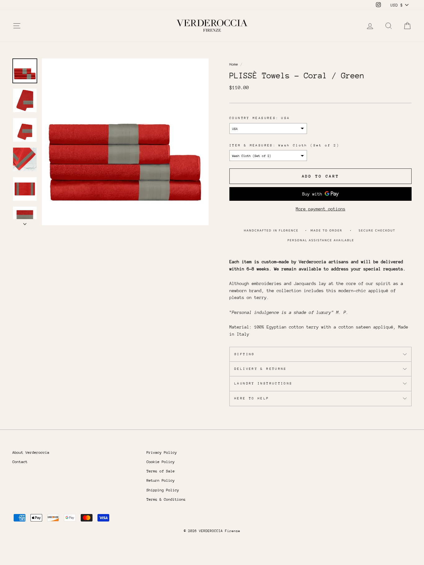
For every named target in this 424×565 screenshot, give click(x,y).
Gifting (244, 354)
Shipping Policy (163, 490)
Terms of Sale (161, 471)
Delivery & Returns (260, 369)
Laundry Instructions (263, 383)
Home (233, 64)
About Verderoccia (30, 452)
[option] (125, 141)
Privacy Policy (162, 452)
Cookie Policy (161, 462)
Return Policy (161, 480)
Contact (20, 462)
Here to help (251, 398)
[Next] (24, 222)
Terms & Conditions (166, 499)
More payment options (320, 208)
